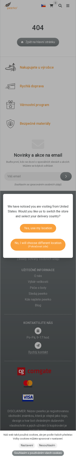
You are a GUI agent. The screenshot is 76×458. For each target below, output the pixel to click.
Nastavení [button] (27, 445)
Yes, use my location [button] (38, 228)
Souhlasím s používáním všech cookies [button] (38, 452)
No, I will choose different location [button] (38, 244)
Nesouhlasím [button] (47, 445)
